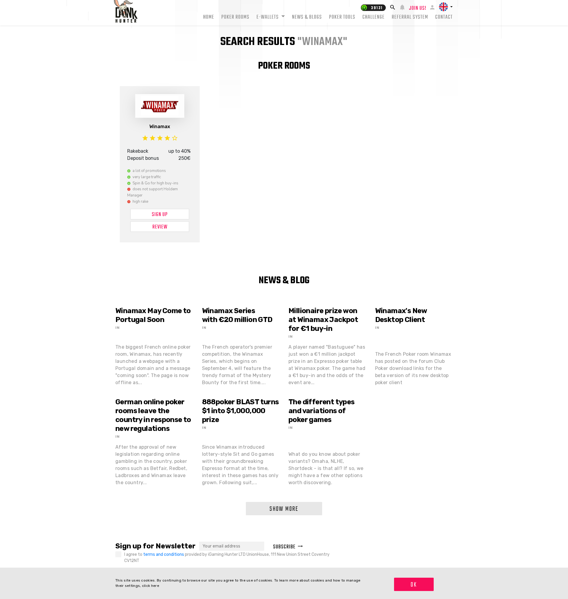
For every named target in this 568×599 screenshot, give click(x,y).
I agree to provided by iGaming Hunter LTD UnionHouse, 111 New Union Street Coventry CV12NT (227, 557)
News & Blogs (307, 17)
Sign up (160, 214)
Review (159, 227)
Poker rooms (235, 17)
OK (414, 585)
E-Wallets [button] (268, 17)
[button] (446, 6)
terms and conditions (164, 554)
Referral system (410, 17)
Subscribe (284, 547)
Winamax (159, 126)
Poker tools (342, 17)
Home (208, 17)
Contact (444, 17)
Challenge (373, 17)
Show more (284, 509)
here (155, 586)
